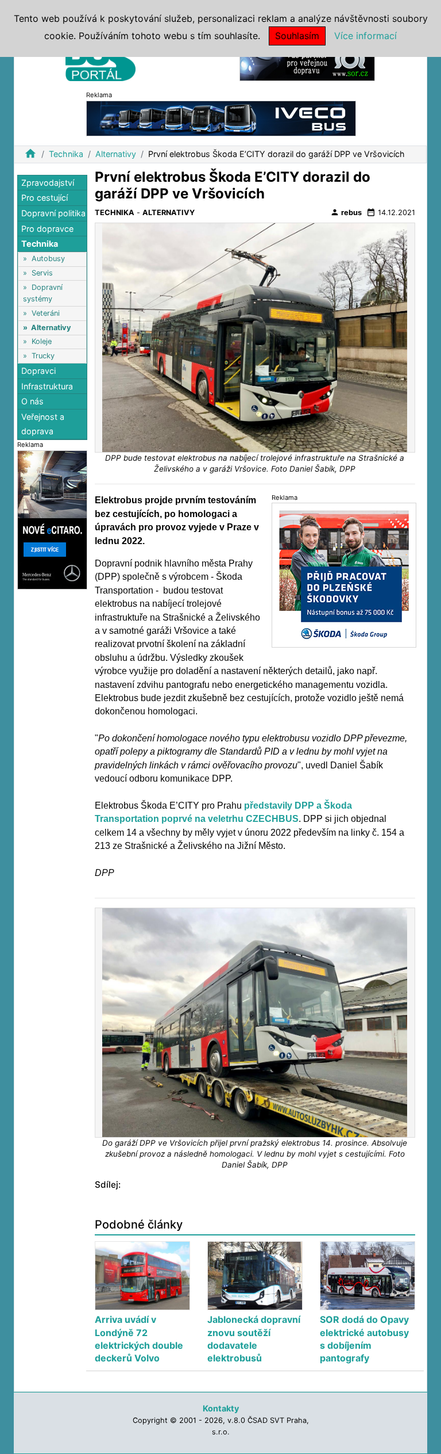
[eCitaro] (52, 519)
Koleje (42, 341)
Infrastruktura (47, 386)
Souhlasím (297, 35)
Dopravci (38, 371)
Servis (42, 273)
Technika (66, 154)
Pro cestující (44, 197)
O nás (32, 401)
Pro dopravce (47, 229)
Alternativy (115, 154)
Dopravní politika (53, 213)
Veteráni (46, 313)
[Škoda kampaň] (344, 575)
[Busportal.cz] (100, 60)
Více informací (365, 35)
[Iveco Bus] (221, 117)
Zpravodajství (47, 183)
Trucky (43, 355)
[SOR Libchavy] (307, 62)
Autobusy (48, 258)
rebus (346, 212)
